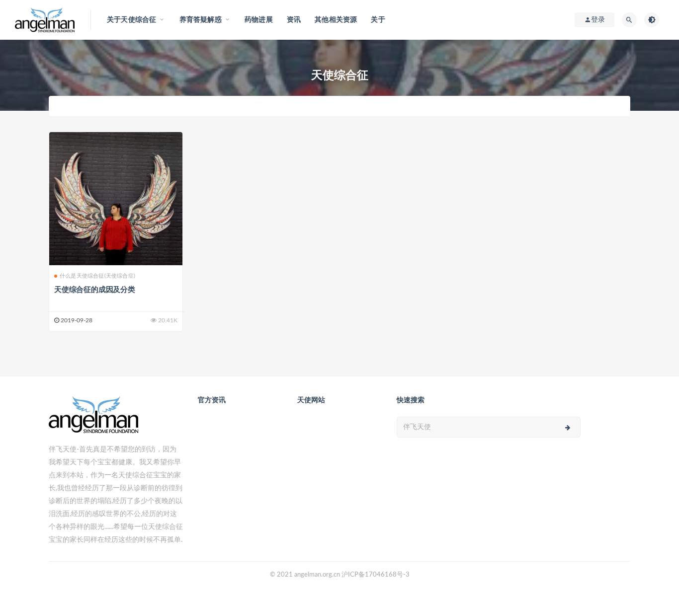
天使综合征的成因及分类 (94, 290)
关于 (378, 19)
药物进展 (259, 19)
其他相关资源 (336, 19)
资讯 (294, 19)
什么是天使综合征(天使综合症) (97, 276)
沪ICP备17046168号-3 (375, 575)
